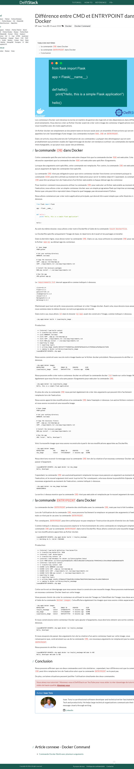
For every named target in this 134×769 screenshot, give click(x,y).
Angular (11, 38)
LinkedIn (69, 710)
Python (7, 30)
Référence (101, 2)
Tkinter (7, 19)
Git (14, 21)
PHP (26, 38)
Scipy (13, 51)
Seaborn (22, 34)
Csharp (16, 40)
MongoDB (10, 42)
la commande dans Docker (54, 46)
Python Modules (16, 19)
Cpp (13, 36)
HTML (18, 36)
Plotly (16, 34)
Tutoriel (77, 2)
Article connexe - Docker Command (62, 747)
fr (110, 2)
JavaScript (25, 36)
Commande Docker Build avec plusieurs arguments (61, 754)
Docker (10, 34)
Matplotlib (20, 21)
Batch (25, 30)
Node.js (10, 40)
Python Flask (24, 32)
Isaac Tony (42, 26)
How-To (88, 2)
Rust (22, 40)
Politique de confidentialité (96, 766)
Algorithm (14, 23)
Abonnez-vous (63, 685)
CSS (22, 38)
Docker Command (82, 26)
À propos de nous (79, 766)
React (17, 38)
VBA (26, 42)
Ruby (26, 40)
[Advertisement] (70, 33)
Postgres (18, 42)
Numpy (16, 32)
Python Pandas (7, 32)
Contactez (110, 766)
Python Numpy (6, 21)
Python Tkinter (16, 30)
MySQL (3, 42)
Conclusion (46, 53)
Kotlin (4, 40)
